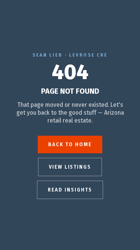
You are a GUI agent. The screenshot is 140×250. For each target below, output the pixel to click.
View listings (70, 167)
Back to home (70, 144)
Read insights (70, 190)
